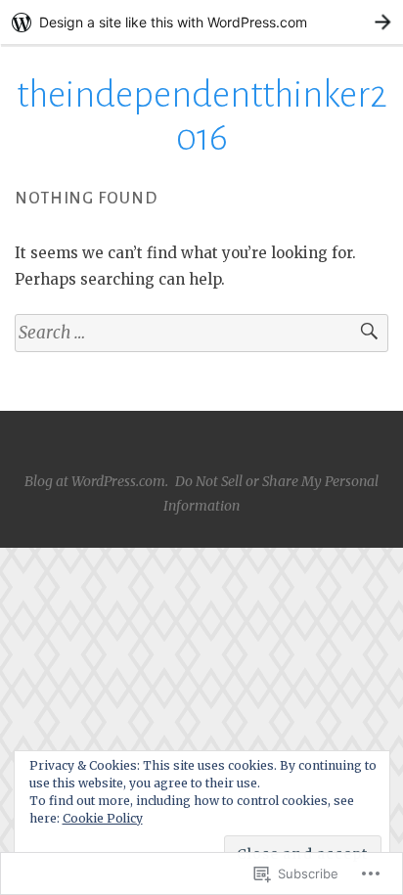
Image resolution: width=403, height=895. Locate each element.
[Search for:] (201, 333)
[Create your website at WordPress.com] (201, 22)
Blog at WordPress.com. (96, 481)
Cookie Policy (103, 818)
